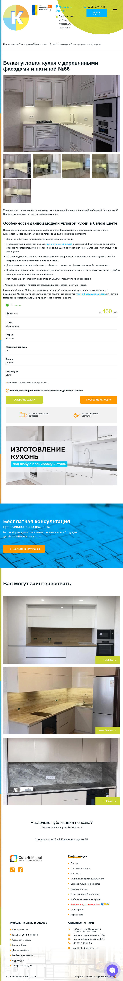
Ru (49, 6)
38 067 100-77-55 (82, 943)
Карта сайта (77, 914)
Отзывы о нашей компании (85, 894)
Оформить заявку (24, 399)
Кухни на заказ (20, 929)
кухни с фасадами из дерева (90, 294)
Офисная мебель (21, 940)
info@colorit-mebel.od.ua (85, 948)
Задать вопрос (97, 13)
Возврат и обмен (79, 889)
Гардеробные (19, 945)
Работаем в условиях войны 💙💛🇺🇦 (90, 904)
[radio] (50, 833)
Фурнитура (18, 960)
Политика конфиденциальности (87, 878)
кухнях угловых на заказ (59, 244)
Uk (50, 10)
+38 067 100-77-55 (95, 6)
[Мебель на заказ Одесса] (16, 18)
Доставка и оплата (80, 868)
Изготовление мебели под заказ (18, 44)
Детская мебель (20, 950)
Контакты (75, 873)
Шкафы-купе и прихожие (25, 934)
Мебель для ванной (22, 955)
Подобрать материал (98, 399)
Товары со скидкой (22, 965)
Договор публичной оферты (85, 884)
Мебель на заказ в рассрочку (86, 899)
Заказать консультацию (27, 549)
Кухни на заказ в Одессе (45, 44)
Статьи (74, 863)
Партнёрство (77, 909)
